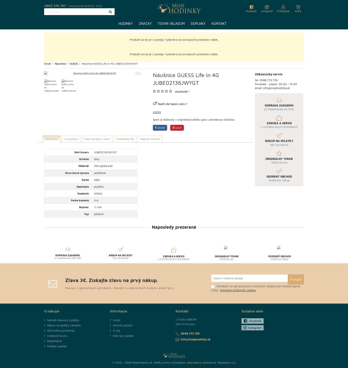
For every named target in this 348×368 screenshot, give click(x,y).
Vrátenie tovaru (57, 335)
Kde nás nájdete (123, 335)
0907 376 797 (55, 5)
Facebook (255, 321)
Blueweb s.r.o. (227, 362)
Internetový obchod (199, 362)
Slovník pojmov (123, 325)
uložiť (178, 127)
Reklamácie (54, 341)
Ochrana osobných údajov (238, 290)
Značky (145, 24)
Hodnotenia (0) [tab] (125, 139)
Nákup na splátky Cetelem (64, 325)
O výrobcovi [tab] (71, 139)
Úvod (116, 320)
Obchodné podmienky (61, 330)
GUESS (157, 112)
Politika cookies (57, 346)
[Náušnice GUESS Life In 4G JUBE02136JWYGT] (93, 73)
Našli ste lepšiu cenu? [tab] (97, 139)
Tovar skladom (171, 24)
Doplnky (198, 24)
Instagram (255, 327)
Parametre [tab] (51, 139)
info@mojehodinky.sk (276, 88)
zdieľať (160, 127)
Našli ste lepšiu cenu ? (172, 103)
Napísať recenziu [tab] (150, 139)
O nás (116, 330)
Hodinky (126, 24)
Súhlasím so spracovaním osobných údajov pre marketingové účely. (255, 288)
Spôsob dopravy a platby (63, 320)
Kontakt (219, 24)
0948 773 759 (269, 80)
